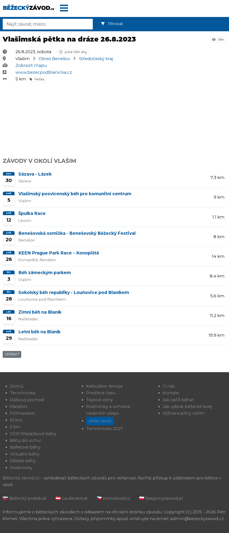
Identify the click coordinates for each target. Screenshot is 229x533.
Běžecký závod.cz (21, 478)
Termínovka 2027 (104, 428)
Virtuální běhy (24, 454)
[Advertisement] (114, 117)
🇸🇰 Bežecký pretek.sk (25, 498)
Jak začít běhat (178, 399)
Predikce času (101, 392)
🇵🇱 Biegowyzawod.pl (161, 498)
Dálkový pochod (27, 399)
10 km (16, 420)
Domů (16, 386)
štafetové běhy (25, 447)
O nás (169, 386)
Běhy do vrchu (25, 440)
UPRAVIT (12, 354)
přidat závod (100, 421)
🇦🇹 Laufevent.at (71, 498)
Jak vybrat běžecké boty (187, 406)
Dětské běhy (23, 460)
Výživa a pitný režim (184, 413)
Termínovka (22, 392)
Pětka (39, 79)
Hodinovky (21, 467)
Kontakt (171, 392)
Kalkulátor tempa (104, 386)
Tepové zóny (99, 399)
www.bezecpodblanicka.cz (43, 72)
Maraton (18, 406)
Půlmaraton (22, 413)
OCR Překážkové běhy (33, 433)
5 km (15, 426)
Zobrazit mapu (31, 65)
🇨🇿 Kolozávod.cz (113, 498)
